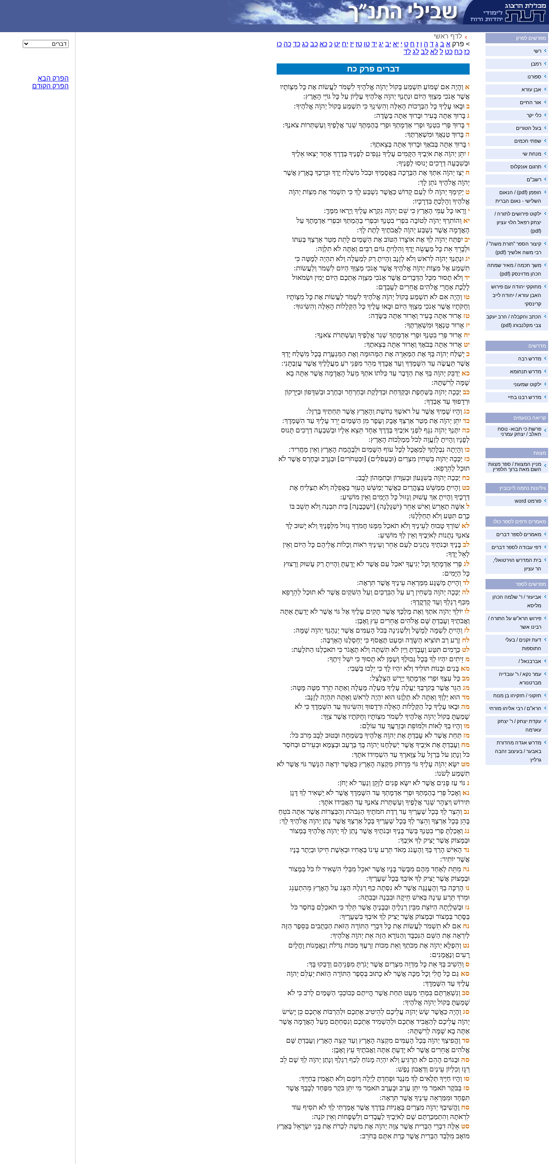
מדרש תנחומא (525, 372)
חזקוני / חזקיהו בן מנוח (517, 696)
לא (434, 51)
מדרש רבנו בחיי (524, 397)
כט (448, 51)
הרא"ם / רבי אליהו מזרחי (515, 708)
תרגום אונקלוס (525, 167)
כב (314, 44)
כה (287, 44)
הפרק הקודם (50, 86)
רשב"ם (534, 180)
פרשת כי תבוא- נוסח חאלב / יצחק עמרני (519, 431)
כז (467, 51)
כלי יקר (534, 115)
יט (337, 44)
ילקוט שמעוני (527, 384)
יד (374, 44)
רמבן (536, 64)
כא (323, 44)
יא (396, 44)
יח (345, 44)
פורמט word (528, 501)
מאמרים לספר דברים (518, 534)
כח (458, 51)
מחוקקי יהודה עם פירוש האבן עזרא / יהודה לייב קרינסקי (516, 295)
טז (359, 44)
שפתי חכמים (527, 141)
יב (388, 44)
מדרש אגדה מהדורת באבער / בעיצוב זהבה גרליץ (518, 751)
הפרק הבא (53, 78)
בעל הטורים (528, 128)
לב (424, 51)
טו (367, 44)
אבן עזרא (531, 90)
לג (416, 51)
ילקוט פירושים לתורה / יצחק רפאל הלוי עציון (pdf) (518, 222)
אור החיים (530, 102)
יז (352, 44)
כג (305, 44)
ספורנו (534, 77)
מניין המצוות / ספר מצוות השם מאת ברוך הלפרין (514, 466)
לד (407, 51)
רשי (537, 51)
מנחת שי (531, 154)
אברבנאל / (530, 661)
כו (279, 44)
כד (296, 44)
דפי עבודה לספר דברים (516, 547)
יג (381, 44)
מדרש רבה (529, 359)
